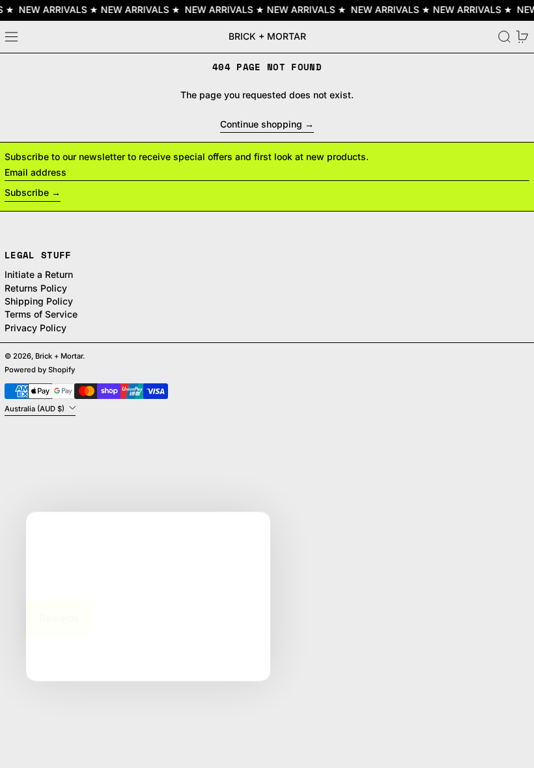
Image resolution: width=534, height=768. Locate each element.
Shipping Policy (39, 301)
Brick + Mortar (267, 36)
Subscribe (27, 192)
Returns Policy (36, 288)
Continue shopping (261, 124)
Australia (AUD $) (35, 408)
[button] (504, 37)
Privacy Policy (35, 327)
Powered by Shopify (40, 369)
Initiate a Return (39, 274)
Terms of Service (41, 314)
